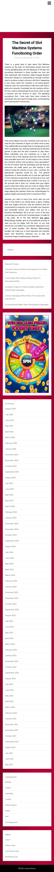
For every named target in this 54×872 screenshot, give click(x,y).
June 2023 (9, 627)
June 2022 (9, 690)
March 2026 (10, 437)
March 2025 (10, 506)
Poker (7, 811)
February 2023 (11, 650)
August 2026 (10, 409)
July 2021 (9, 753)
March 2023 (10, 644)
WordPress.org (11, 857)
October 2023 (10, 604)
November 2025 (11, 460)
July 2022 (9, 684)
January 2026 (10, 449)
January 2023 (10, 655)
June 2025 (9, 489)
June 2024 (9, 558)
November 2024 (11, 529)
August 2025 (10, 478)
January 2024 (10, 587)
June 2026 (9, 420)
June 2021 (9, 759)
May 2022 (9, 696)
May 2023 (9, 633)
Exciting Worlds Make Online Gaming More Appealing (26, 304)
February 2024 (11, 581)
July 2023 (9, 621)
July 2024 (9, 552)
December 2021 (11, 724)
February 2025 (11, 512)
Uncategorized (11, 822)
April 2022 (9, 701)
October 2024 (10, 535)
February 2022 (11, 713)
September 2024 (12, 541)
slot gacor (44, 218)
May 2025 (9, 495)
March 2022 (10, 707)
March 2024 (10, 575)
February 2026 (11, 443)
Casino (8, 788)
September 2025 (12, 472)
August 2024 (10, 546)
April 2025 (9, 500)
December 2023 (11, 592)
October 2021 (10, 736)
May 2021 (9, 764)
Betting (8, 782)
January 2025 (10, 518)
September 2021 (12, 742)
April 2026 (9, 432)
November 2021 (11, 730)
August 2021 (10, 747)
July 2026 (9, 414)
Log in (7, 839)
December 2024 (11, 523)
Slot (7, 816)
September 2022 (12, 673)
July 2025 (9, 483)
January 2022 (10, 719)
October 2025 (10, 466)
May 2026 (9, 426)
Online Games (11, 805)
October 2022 (10, 667)
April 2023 (9, 638)
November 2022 (11, 661)
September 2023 (12, 609)
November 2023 (11, 598)
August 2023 (10, 615)
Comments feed (12, 851)
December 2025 (11, 455)
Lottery (8, 799)
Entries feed (10, 845)
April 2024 (9, 569)
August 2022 (10, 678)
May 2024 (9, 564)
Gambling (9, 793)
